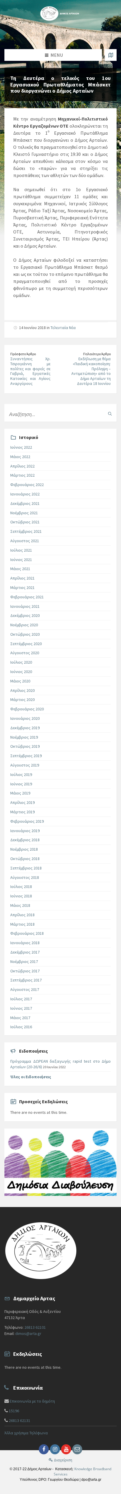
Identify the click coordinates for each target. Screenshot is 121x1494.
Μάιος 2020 (20, 681)
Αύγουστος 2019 (24, 765)
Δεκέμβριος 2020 (25, 615)
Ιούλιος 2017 (21, 998)
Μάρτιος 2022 (22, 475)
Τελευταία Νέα (63, 327)
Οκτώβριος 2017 (25, 971)
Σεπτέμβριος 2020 (26, 643)
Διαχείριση (62, 1460)
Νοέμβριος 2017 (24, 961)
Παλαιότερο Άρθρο (97, 354)
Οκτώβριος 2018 (25, 858)
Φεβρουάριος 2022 (27, 484)
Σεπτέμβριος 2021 (26, 531)
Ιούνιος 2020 (21, 671)
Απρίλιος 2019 (22, 802)
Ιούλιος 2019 (21, 774)
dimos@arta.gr (28, 1333)
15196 (14, 1410)
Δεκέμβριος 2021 (25, 503)
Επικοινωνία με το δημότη (32, 1401)
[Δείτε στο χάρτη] (111, 55)
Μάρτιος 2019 (22, 811)
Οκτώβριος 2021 (25, 522)
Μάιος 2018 (20, 905)
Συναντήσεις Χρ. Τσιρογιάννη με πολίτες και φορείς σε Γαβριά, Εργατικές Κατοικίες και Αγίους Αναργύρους (30, 371)
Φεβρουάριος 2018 (27, 933)
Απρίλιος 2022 (22, 466)
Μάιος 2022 (20, 456)
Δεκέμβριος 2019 (25, 727)
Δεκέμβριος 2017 (25, 952)
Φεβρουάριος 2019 (27, 821)
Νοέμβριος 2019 (24, 737)
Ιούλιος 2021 (21, 550)
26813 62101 (35, 1327)
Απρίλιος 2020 (22, 690)
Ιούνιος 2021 (21, 559)
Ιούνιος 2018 (21, 896)
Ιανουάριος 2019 (25, 830)
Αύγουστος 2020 (24, 652)
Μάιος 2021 (20, 568)
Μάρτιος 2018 (22, 924)
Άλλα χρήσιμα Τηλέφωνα (26, 1432)
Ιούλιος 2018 (21, 886)
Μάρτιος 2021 (22, 587)
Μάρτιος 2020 (22, 699)
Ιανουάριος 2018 (25, 942)
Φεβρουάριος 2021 (27, 597)
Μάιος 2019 (20, 793)
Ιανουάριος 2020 (25, 718)
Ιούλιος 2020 (21, 662)
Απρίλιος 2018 (22, 914)
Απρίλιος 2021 (22, 578)
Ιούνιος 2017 (21, 1008)
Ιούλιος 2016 (21, 1026)
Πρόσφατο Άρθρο (23, 354)
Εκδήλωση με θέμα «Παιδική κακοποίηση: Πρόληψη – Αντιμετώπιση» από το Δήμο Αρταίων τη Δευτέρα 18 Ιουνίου (91, 371)
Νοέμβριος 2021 (24, 512)
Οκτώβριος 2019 (25, 746)
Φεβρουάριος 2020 (27, 709)
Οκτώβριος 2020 (25, 634)
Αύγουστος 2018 (24, 877)
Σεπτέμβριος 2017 (26, 980)
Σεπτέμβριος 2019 (26, 755)
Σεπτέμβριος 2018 (26, 868)
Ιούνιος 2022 (21, 447)
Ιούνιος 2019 (21, 784)
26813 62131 (19, 1420)
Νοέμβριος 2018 (24, 849)
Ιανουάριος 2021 (25, 606)
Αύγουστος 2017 (24, 989)
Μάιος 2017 (20, 1017)
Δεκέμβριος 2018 (25, 839)
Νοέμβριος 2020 (24, 624)
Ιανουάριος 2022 (25, 494)
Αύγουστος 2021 (24, 540)
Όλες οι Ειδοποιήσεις (30, 1076)
